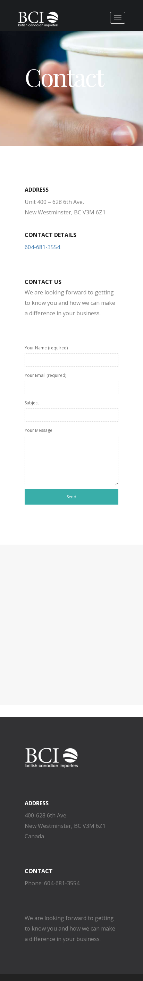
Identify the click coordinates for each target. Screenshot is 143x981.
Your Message (38, 430)
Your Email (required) (45, 375)
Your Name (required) (46, 348)
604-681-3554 (42, 247)
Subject (32, 403)
